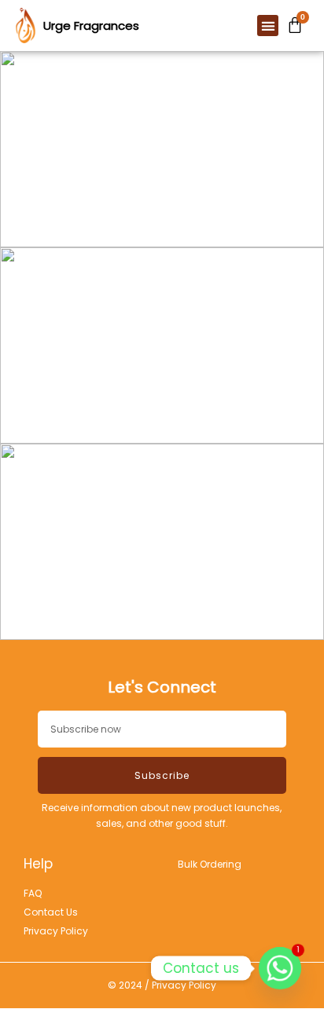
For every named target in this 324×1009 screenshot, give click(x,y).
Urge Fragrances (91, 25)
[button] (267, 25)
